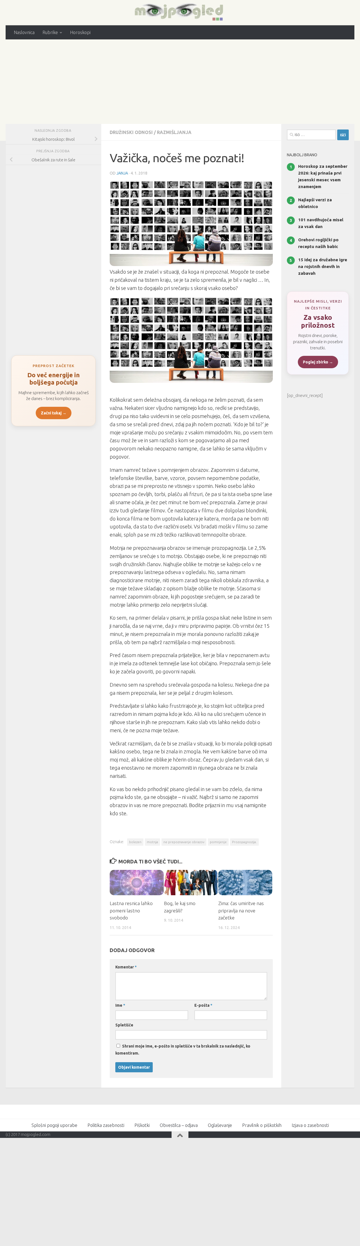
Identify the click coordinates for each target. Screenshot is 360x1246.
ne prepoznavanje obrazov (183, 842)
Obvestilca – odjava (179, 1125)
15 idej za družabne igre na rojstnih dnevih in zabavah (322, 266)
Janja (122, 173)
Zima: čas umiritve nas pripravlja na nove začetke (241, 910)
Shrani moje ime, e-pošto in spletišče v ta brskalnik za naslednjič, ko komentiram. (182, 1049)
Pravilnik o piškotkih (262, 1125)
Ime (120, 1005)
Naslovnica (24, 32)
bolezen (135, 842)
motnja (152, 842)
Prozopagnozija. (244, 842)
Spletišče (124, 1025)
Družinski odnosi (131, 132)
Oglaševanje (220, 1125)
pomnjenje (218, 842)
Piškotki (142, 1125)
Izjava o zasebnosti (310, 1125)
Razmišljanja (174, 132)
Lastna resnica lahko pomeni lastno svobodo (131, 910)
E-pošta (203, 1005)
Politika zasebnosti (105, 1125)
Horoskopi (80, 32)
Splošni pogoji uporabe (54, 1125)
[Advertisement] (180, 81)
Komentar (126, 967)
